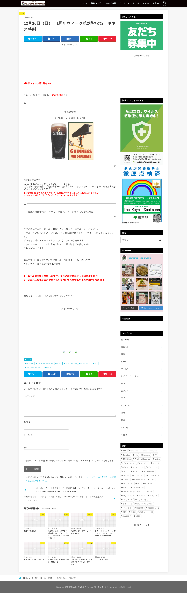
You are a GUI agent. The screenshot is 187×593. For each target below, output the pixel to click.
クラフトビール (71, 363)
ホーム (84, 3)
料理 (123, 354)
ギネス (59, 363)
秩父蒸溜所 (127, 516)
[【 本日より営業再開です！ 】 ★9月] (142, 284)
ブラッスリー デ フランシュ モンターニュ (138, 492)
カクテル (125, 391)
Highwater (146, 455)
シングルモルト (148, 471)
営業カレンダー (96, 3)
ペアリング (126, 406)
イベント (125, 428)
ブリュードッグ (128, 496)
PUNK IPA (127, 459)
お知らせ (125, 347)
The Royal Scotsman (45, 363)
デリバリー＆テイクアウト (129, 3)
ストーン (126, 479)
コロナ (125, 471)
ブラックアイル (138, 488)
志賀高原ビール (153, 508)
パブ (96, 363)
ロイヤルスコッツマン (34, 367)
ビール (22, 13)
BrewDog (126, 455)
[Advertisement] (70, 63)
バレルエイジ (128, 483)
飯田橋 (138, 516)
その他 (124, 435)
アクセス (146, 3)
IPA (156, 455)
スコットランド (153, 475)
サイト (27, 447)
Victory (157, 459)
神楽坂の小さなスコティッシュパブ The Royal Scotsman (91, 587)
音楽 (123, 420)
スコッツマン (85, 363)
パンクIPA (148, 483)
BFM (125, 451)
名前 (27, 422)
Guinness (29, 363)
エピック (156, 463)
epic (136, 455)
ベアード (142, 496)
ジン (123, 384)
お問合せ (156, 3)
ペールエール (128, 500)
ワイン (124, 398)
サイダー (136, 471)
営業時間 (125, 340)
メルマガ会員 (111, 3)
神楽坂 (48, 367)
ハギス (152, 479)
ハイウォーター (139, 479)
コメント (29, 396)
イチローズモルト (129, 463)
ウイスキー (126, 369)
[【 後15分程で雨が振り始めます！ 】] (155, 270)
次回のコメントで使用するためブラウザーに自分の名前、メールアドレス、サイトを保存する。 (71, 460)
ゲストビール (153, 467)
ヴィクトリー (128, 508)
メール (28, 435)
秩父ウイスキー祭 (146, 512)
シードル (126, 475)
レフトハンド (128, 504)
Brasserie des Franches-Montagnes (144, 451)
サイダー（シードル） (131, 376)
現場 (123, 413)
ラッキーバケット (143, 500)
